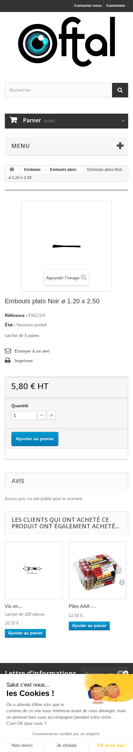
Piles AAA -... (82, 606)
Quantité (19, 405)
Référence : (16, 315)
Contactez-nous (88, 5)
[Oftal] (66, 42)
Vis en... (13, 606)
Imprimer (24, 360)
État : (10, 324)
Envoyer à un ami (32, 351)
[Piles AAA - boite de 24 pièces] (97, 570)
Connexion (115, 5)
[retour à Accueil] (11, 170)
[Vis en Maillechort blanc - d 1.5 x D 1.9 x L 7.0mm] (33, 570)
